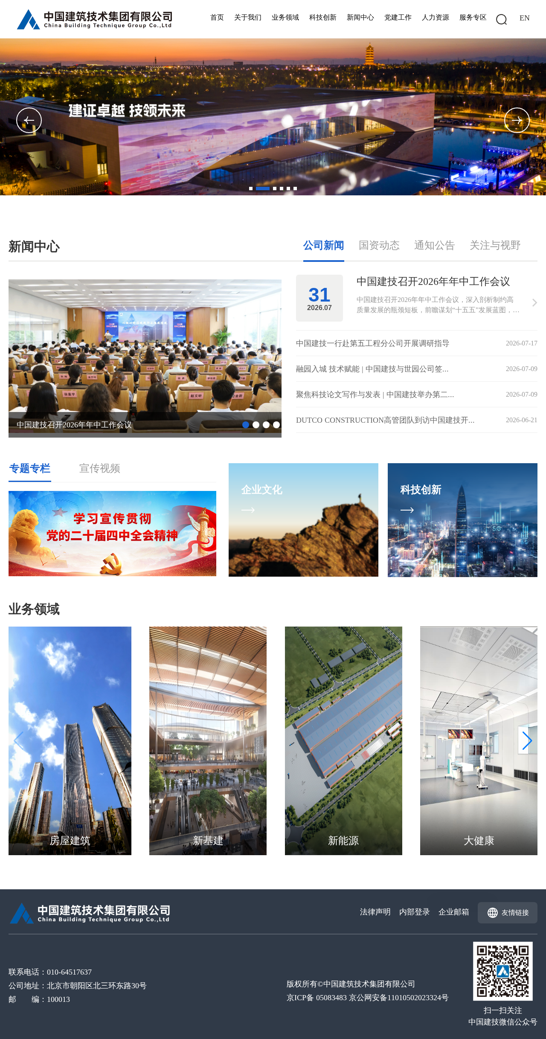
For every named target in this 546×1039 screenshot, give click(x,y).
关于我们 (247, 17)
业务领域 (285, 17)
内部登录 (414, 912)
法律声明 (375, 912)
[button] (517, 120)
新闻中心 (360, 17)
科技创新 (323, 17)
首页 (217, 17)
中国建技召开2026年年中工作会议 (74, 425)
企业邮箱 (454, 912)
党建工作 (398, 17)
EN (525, 18)
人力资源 (435, 17)
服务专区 (473, 17)
